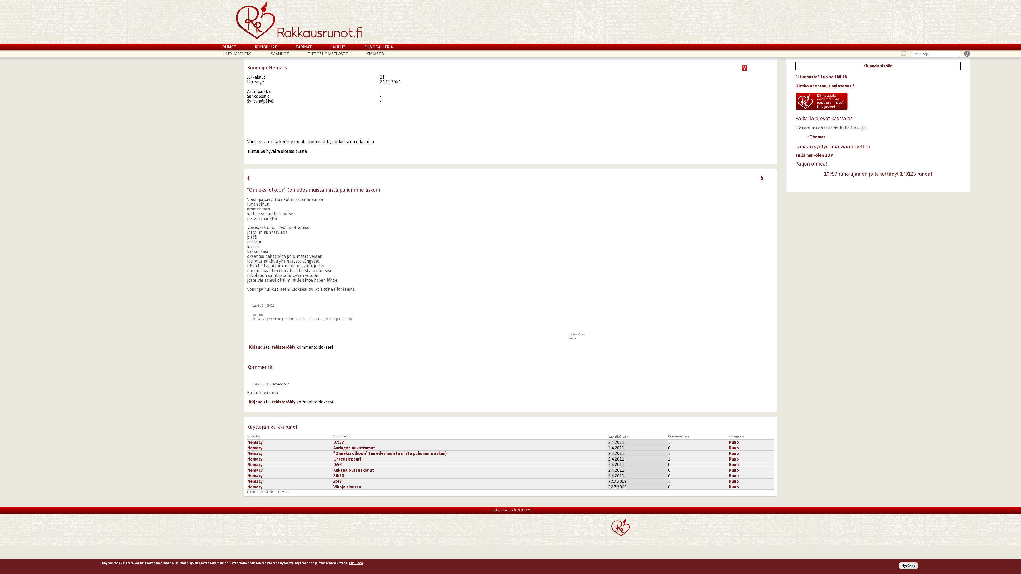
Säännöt (280, 54)
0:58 (337, 464)
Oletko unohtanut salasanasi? (825, 85)
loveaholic (281, 384)
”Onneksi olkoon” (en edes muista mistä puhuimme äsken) (390, 453)
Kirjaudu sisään (878, 66)
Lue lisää (356, 563)
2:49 (337, 481)
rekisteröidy (283, 347)
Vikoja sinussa (347, 486)
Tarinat (304, 47)
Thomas (817, 136)
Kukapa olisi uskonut (353, 470)
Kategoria (736, 436)
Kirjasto (375, 54)
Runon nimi (341, 436)
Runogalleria (378, 47)
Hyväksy (908, 566)
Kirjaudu (257, 347)
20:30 (338, 475)
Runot (229, 47)
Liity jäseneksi (238, 54)
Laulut (338, 47)
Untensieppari (347, 459)
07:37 (338, 442)
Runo (572, 337)
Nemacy (255, 442)
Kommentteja (678, 436)
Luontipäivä (617, 436)
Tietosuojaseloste (328, 54)
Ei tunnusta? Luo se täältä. (821, 76)
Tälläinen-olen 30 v (814, 155)
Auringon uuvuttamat (354, 447)
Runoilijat (266, 47)
